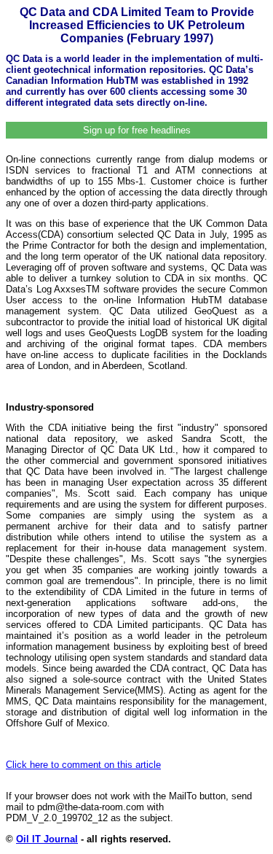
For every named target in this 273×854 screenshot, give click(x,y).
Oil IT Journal (47, 839)
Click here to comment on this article (83, 764)
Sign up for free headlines (137, 130)
